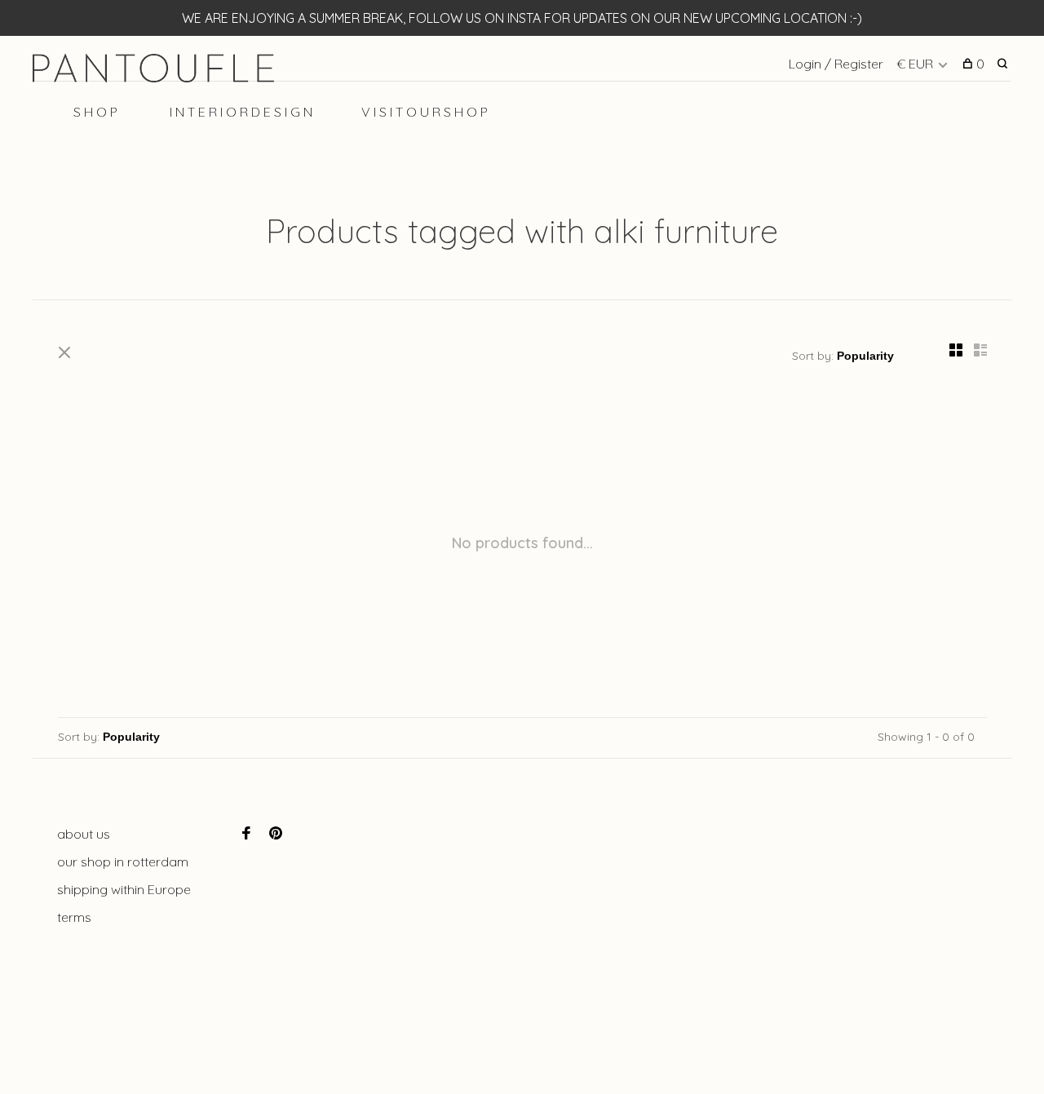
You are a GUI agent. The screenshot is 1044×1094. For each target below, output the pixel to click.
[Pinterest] (275, 834)
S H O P (95, 112)
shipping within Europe (124, 889)
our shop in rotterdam (122, 861)
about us (83, 834)
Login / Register (836, 63)
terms (74, 917)
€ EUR (916, 63)
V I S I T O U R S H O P (424, 112)
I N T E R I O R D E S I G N (241, 112)
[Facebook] (246, 834)
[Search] (1004, 63)
